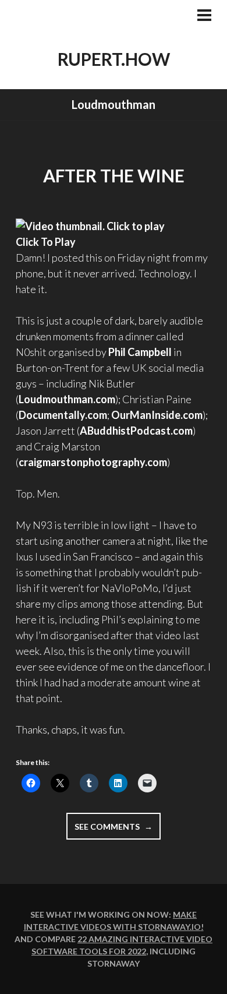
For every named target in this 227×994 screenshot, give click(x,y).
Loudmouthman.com (67, 399)
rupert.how (114, 58)
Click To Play (46, 241)
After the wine (114, 175)
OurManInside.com (157, 414)
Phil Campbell (140, 352)
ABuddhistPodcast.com (136, 430)
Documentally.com (63, 414)
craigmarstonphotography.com (93, 462)
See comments (117, 830)
